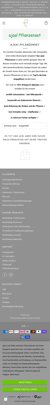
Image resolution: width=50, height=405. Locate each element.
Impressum (17, 401)
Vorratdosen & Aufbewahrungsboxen (17, 231)
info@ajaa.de (7, 252)
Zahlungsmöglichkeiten (12, 179)
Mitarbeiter (7, 294)
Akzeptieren (25, 382)
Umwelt (5, 298)
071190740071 (8, 256)
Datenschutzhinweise (29, 401)
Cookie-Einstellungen (25, 389)
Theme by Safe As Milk (18, 318)
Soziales (6, 302)
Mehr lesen (14, 374)
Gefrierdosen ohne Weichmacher (16, 226)
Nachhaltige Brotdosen (12, 222)
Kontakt (5, 188)
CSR (4, 289)
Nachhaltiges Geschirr (11, 235)
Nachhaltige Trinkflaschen (13, 218)
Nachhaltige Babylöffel (12, 239)
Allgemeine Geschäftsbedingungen (17, 201)
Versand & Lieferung (10, 184)
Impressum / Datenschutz (13, 192)
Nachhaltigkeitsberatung (12, 306)
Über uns (6, 196)
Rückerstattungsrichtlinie (13, 205)
